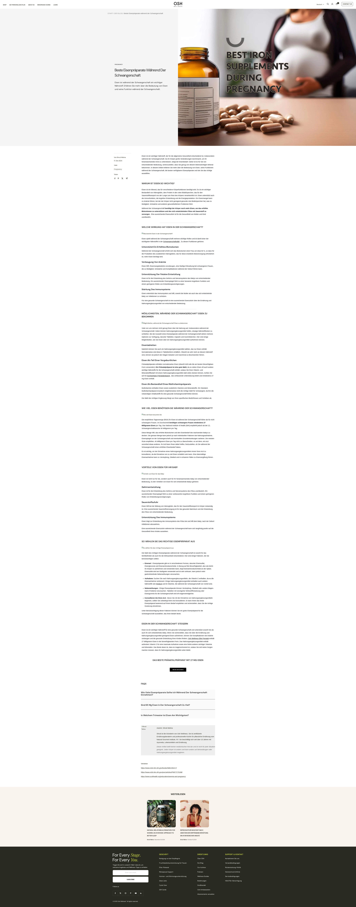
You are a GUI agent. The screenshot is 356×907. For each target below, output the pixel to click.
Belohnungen (201, 881)
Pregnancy (119, 64)
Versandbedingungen (232, 863)
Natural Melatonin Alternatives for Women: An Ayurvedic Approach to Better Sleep (161, 833)
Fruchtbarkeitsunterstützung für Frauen (173, 863)
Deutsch (319, 4)
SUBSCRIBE (130, 879)
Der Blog (118, 13)
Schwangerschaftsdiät (171, 241)
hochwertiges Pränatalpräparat (158, 376)
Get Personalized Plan (17, 5)
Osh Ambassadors (203, 890)
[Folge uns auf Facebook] (115, 893)
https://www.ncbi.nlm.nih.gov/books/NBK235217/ (159, 768)
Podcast (200, 872)
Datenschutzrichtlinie (232, 872)
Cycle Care (163, 885)
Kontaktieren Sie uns (232, 859)
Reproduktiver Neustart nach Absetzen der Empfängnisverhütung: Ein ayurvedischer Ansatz (194, 833)
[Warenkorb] (337, 4)
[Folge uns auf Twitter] (120, 893)
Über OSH (200, 859)
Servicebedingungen (232, 876)
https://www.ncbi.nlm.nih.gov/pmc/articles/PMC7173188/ (161, 772)
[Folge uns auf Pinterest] (130, 893)
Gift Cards (162, 890)
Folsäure (159, 584)
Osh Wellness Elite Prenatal (198, 638)
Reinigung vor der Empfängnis (169, 859)
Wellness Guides (203, 876)
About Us (31, 5)
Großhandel (201, 885)
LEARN (55, 5)
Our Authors (201, 867)
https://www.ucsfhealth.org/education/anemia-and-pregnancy (163, 776)
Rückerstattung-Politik (233, 867)
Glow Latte (163, 881)
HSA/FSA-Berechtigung (233, 881)
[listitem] (114, 178)
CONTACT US (347, 4)
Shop (4, 5)
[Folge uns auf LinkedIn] (140, 893)
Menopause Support (166, 872)
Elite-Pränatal (164, 867)
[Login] (332, 4)
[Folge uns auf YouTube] (135, 893)
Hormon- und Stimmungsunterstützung (172, 876)
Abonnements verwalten (205, 894)
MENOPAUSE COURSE (43, 5)
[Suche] (328, 4)
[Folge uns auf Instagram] (125, 893)
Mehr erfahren (178, 670)
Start (110, 13)
